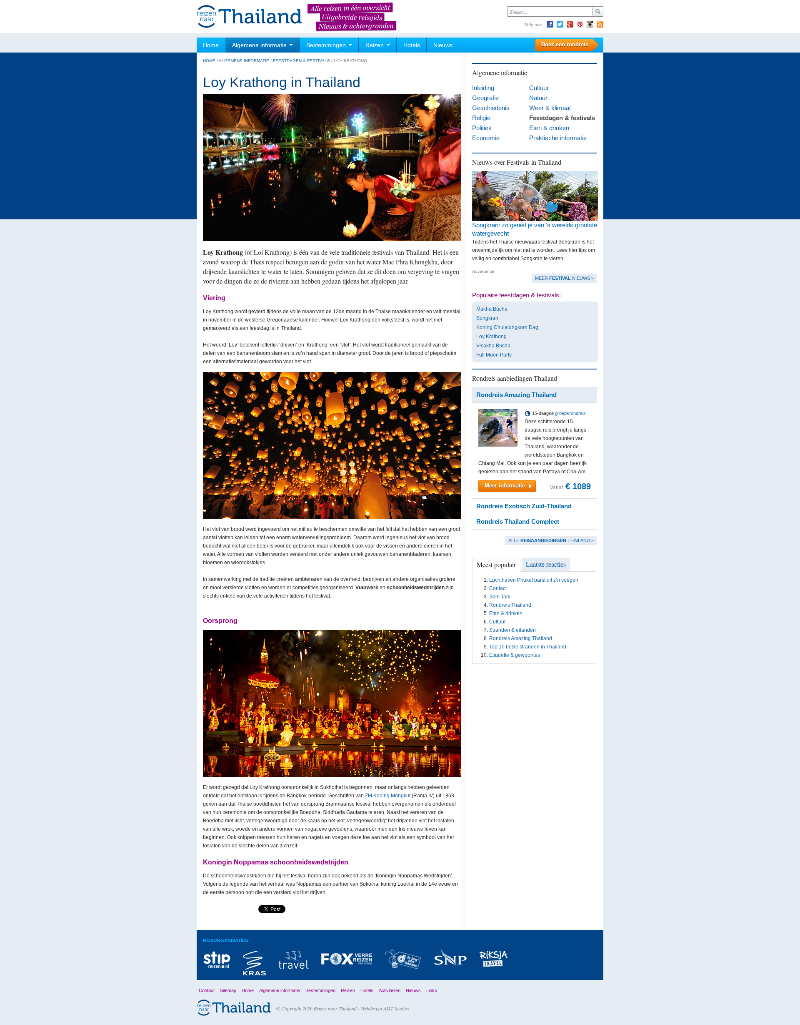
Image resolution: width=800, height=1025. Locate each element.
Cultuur (539, 87)
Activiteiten (389, 990)
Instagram (590, 24)
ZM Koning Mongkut (387, 796)
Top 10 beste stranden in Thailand (527, 647)
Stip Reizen (216, 959)
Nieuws (442, 45)
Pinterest (580, 24)
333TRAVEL (293, 960)
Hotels (411, 45)
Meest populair (496, 564)
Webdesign (371, 1008)
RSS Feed (600, 24)
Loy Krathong (491, 336)
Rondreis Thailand (510, 605)
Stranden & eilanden (512, 630)
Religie (481, 117)
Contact (498, 588)
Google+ (570, 24)
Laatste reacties (546, 564)
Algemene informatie (259, 45)
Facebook (550, 24)
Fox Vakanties (346, 959)
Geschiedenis (491, 107)
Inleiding (483, 87)
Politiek (482, 127)
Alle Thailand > (551, 540)
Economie (486, 137)
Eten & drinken (549, 127)
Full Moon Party (494, 355)
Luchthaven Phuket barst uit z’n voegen (533, 580)
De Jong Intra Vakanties (403, 959)
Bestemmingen (326, 45)
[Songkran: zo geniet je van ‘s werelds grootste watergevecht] (535, 219)
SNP (450, 957)
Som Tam (499, 597)
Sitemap (228, 990)
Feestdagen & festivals (301, 60)
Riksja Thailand (494, 959)
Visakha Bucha (493, 346)
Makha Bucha (492, 309)
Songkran (487, 318)
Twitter (560, 24)
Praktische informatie (558, 137)
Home (211, 45)
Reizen (374, 45)
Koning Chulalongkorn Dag (507, 327)
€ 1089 (578, 486)
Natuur (538, 97)
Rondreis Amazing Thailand (520, 638)
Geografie (485, 97)
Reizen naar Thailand (249, 17)
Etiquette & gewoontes (514, 655)
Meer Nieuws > (564, 278)
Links (431, 990)
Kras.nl (254, 963)
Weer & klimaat (550, 107)
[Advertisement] (534, 716)
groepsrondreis (570, 413)
